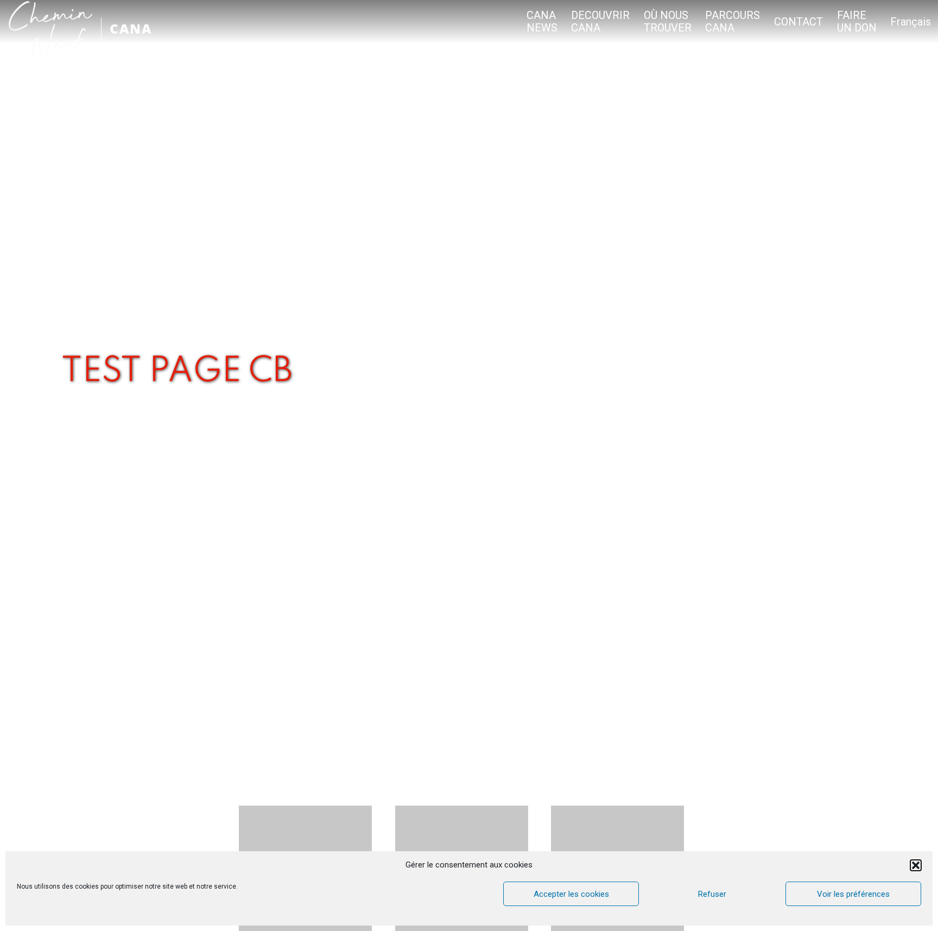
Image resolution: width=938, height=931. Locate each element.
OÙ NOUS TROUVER (668, 21)
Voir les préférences (853, 894)
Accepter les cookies (571, 894)
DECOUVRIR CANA (600, 21)
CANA (131, 28)
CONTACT (798, 22)
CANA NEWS (542, 21)
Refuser (712, 894)
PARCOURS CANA (732, 21)
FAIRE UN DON (857, 21)
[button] (915, 865)
